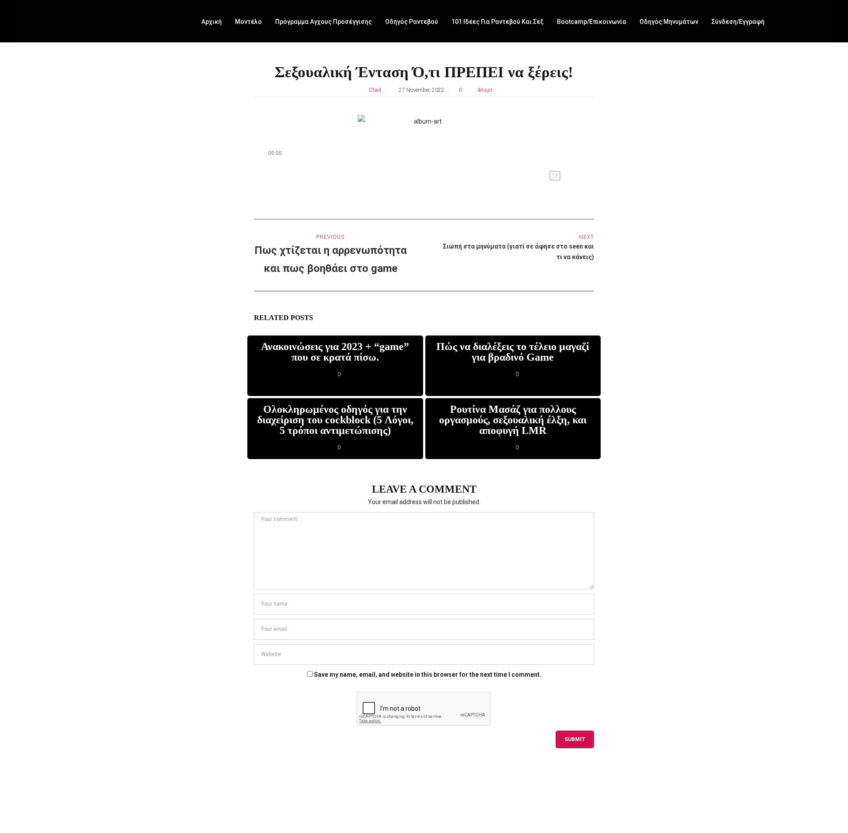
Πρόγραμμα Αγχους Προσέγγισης (323, 21)
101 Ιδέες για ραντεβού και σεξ (497, 21)
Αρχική (211, 21)
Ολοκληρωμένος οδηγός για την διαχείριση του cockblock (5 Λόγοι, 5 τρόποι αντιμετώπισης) (335, 419)
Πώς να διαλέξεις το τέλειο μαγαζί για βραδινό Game (512, 352)
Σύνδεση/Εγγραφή (738, 21)
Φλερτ (485, 90)
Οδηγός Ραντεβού (411, 21)
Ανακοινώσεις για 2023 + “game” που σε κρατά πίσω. (335, 352)
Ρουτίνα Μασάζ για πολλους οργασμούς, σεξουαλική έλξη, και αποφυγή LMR (513, 419)
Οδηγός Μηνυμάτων (669, 21)
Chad (375, 90)
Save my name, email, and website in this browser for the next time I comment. (427, 674)
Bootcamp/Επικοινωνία (591, 21)
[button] (402, 176)
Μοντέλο (248, 21)
